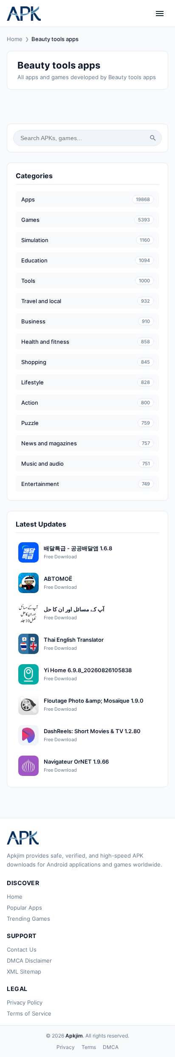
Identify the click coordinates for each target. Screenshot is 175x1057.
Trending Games (28, 918)
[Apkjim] (24, 13)
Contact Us (22, 949)
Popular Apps (24, 907)
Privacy (65, 1047)
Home (15, 39)
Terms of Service (29, 1013)
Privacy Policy (24, 1002)
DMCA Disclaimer (29, 960)
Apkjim (74, 1035)
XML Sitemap (24, 971)
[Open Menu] (159, 13)
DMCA (111, 1047)
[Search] (153, 138)
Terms (89, 1047)
